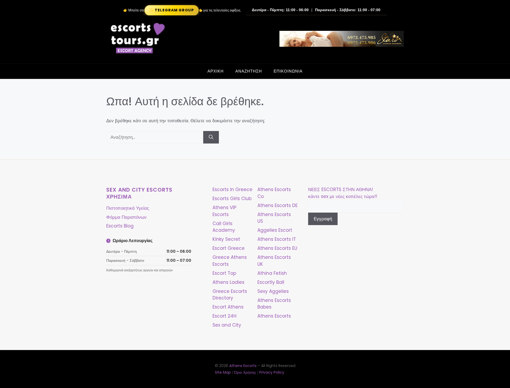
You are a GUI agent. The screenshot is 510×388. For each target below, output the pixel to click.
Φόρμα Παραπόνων (126, 217)
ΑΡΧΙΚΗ (215, 71)
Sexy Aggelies (273, 291)
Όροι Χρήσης (245, 372)
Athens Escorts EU (277, 248)
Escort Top (224, 273)
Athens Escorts (274, 316)
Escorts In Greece (232, 189)
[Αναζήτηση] (211, 137)
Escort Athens (228, 307)
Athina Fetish (272, 273)
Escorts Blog (120, 226)
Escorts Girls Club (232, 198)
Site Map (223, 372)
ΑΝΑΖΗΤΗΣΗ (248, 71)
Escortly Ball (270, 282)
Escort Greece (228, 248)
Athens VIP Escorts (224, 211)
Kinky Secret (226, 239)
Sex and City (226, 325)
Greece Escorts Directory (229, 294)
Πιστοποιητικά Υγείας (127, 208)
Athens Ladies (228, 282)
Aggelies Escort (274, 230)
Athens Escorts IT (276, 239)
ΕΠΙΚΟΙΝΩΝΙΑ (288, 71)
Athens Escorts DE (277, 205)
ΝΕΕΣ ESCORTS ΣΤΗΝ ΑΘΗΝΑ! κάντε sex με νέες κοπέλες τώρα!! (342, 193)
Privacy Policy (271, 372)
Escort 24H (224, 316)
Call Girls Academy (223, 227)
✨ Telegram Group (171, 10)
